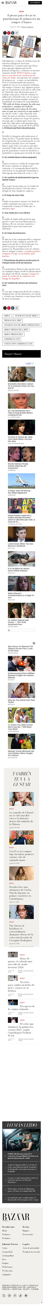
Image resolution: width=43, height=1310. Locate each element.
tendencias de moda (26, 315)
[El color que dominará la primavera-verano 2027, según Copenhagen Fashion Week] (13, 1020)
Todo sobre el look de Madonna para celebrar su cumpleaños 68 (21, 1190)
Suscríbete (35, 3)
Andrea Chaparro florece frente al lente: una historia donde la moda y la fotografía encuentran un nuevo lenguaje (22, 1168)
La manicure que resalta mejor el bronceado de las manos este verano (23, 1199)
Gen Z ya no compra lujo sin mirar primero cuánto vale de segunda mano (21, 855)
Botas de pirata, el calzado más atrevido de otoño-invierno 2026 (20, 963)
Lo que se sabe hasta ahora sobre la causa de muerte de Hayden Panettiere (23, 1180)
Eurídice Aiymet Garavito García (25, 971)
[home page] (11, 2)
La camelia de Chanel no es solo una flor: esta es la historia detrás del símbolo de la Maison (21, 818)
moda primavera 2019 (16, 329)
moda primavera (13, 334)
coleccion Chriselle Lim (18, 343)
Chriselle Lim (11, 339)
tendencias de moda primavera (22, 325)
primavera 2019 (12, 320)
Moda (21, 11)
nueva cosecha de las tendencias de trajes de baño (19, 76)
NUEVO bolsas (23, 72)
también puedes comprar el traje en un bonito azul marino (21, 254)
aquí (12, 208)
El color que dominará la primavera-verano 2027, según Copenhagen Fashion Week (21, 1029)
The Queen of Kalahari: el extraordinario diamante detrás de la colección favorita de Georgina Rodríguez (21, 933)
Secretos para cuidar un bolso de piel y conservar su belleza (21, 986)
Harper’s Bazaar (27, 27)
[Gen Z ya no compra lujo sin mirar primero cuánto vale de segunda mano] (21, 838)
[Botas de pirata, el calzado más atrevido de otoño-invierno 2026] (13, 954)
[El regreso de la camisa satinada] (13, 1002)
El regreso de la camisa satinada (21, 1007)
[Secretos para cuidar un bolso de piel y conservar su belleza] (13, 978)
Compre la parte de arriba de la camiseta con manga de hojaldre (20, 276)
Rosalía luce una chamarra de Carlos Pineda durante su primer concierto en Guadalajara (20, 893)
